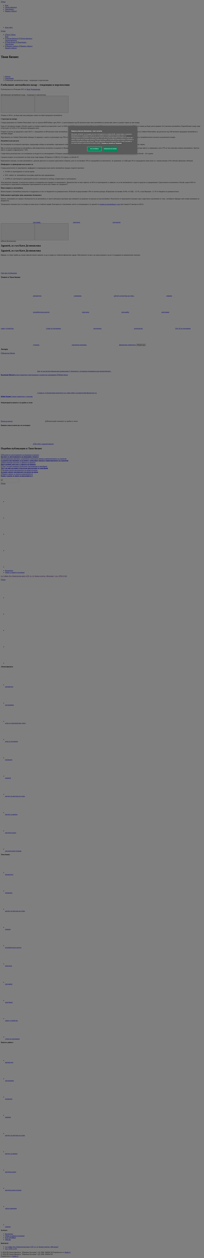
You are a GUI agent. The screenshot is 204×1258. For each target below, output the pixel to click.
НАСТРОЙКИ (94, 148)
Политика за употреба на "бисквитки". (111, 143)
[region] (102, 140)
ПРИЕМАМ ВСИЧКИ (110, 148)
